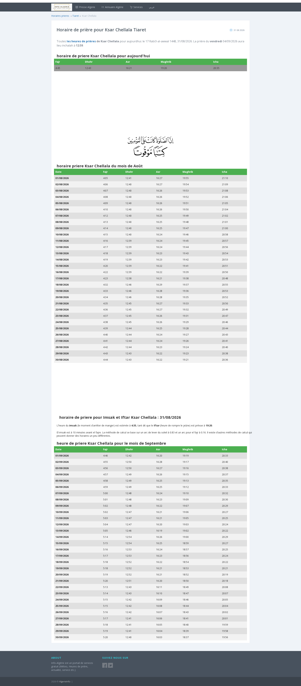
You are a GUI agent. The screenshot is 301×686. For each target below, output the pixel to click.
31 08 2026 (239, 30)
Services (138, 7)
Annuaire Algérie (113, 7)
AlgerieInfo (64, 681)
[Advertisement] (150, 106)
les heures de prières (81, 41)
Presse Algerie (86, 7)
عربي (152, 7)
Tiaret (75, 15)
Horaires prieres (60, 15)
